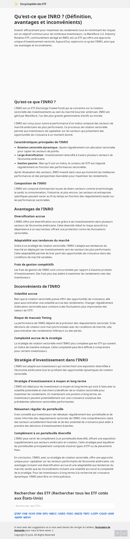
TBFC (87, 513)
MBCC (53, 513)
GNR (111, 513)
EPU (45, 513)
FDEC (70, 513)
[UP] (117, 533)
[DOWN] (124, 533)
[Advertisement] (65, 72)
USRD (61, 513)
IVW (38, 513)
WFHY (27, 517)
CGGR (103, 513)
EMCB (78, 513)
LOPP (94, 513)
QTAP (17, 513)
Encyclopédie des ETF (33, 4)
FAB (25, 513)
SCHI (32, 513)
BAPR (18, 517)
